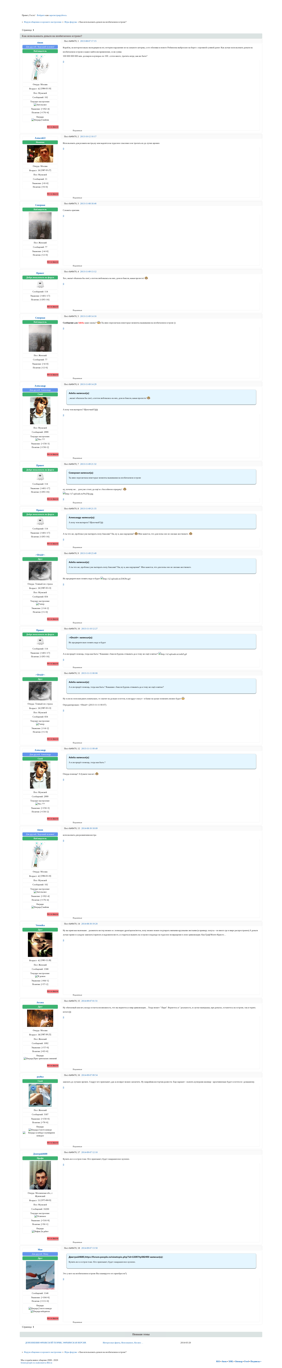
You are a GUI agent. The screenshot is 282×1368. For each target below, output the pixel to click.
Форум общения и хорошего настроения (42, 22)
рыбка (40, 1076)
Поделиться (74, 130)
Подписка (255, 1361)
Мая (40, 1249)
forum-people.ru (28, 1362)
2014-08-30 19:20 (89, 923)
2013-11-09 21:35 (88, 508)
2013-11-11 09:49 (89, 748)
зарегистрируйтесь (58, 15)
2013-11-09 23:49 (88, 553)
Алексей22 (40, 138)
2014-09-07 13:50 (89, 1248)
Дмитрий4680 (40, 1154)
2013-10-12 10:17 (88, 136)
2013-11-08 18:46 (88, 203)
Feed (246, 1361)
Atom (224, 1361)
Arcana (40, 1002)
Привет (40, 273)
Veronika (40, 925)
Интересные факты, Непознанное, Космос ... (123, 1342)
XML (230, 1361)
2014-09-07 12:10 (89, 1152)
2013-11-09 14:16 (88, 316)
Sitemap (239, 1361)
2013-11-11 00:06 (89, 673)
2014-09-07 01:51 (89, 1001)
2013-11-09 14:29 (88, 384)
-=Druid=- (40, 554)
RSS (218, 1361)
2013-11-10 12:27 (89, 628)
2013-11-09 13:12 (88, 271)
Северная (40, 205)
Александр (40, 385)
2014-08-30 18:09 (89, 828)
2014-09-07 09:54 (89, 1075)
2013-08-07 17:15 (88, 41)
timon (40, 42)
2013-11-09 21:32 (88, 464)
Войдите (41, 15)
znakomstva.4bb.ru (43, 1362)
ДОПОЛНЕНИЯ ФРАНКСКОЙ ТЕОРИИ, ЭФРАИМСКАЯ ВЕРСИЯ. (55, 1342)
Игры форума (70, 22)
